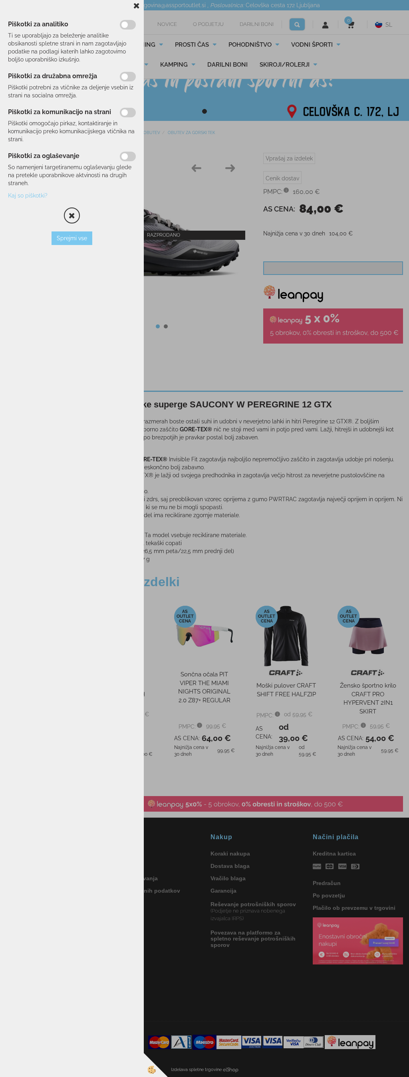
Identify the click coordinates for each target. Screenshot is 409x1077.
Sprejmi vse (72, 238)
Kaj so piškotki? (28, 195)
